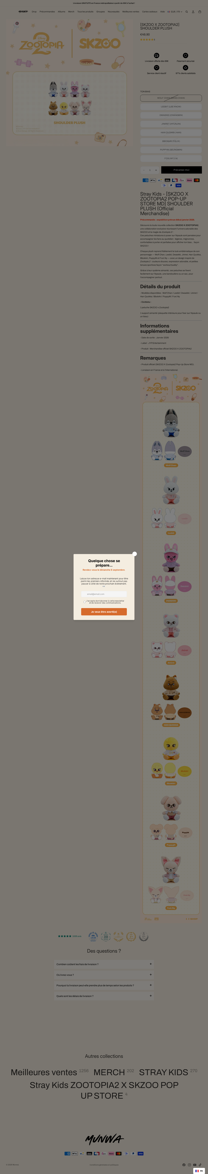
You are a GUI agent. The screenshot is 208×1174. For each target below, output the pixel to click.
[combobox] (199, 1171)
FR (201, 1170)
